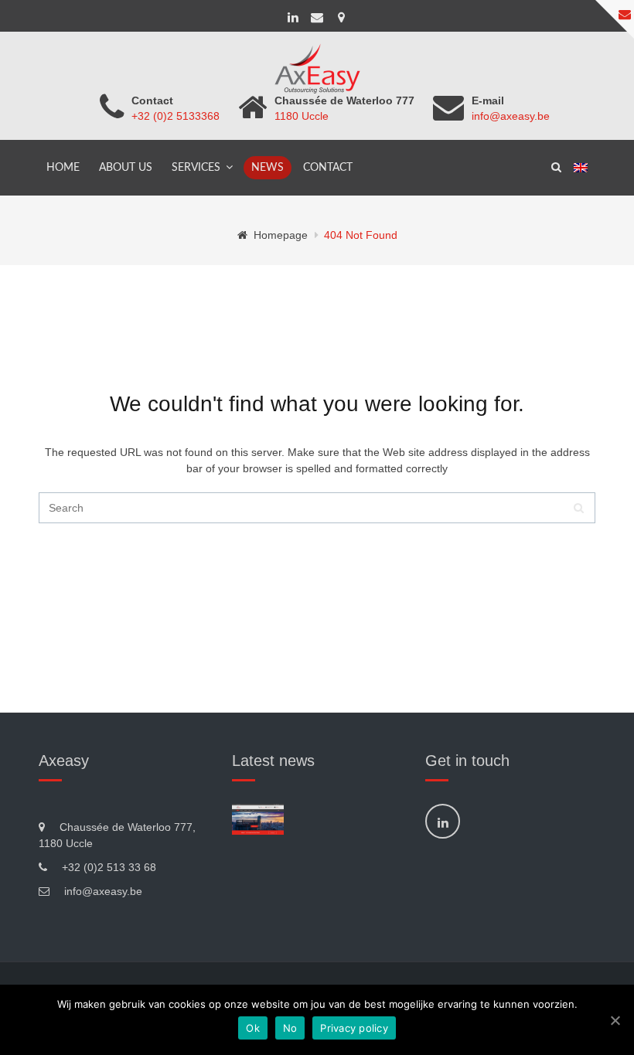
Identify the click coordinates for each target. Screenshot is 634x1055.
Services (196, 167)
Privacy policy (354, 1028)
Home (63, 167)
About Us (125, 167)
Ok (253, 1028)
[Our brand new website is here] (258, 819)
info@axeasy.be (511, 116)
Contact (328, 167)
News (267, 167)
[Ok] (614, 1020)
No (290, 1028)
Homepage (281, 235)
